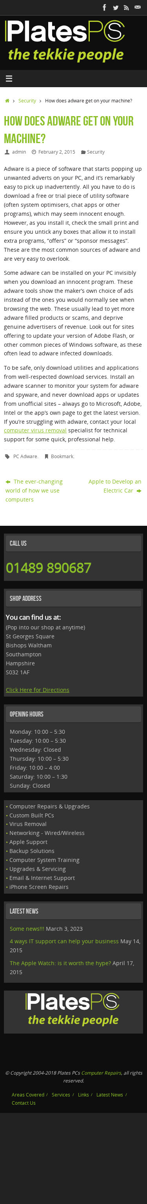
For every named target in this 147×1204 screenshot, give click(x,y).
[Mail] (137, 7)
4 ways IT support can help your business (64, 941)
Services (61, 1094)
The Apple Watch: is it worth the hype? (60, 963)
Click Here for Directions (37, 689)
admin (19, 152)
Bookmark (62, 456)
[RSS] (126, 7)
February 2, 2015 (56, 152)
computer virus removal (35, 430)
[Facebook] (104, 7)
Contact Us (24, 1103)
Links (83, 1094)
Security (27, 100)
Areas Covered (28, 1094)
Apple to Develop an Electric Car (115, 486)
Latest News (109, 1094)
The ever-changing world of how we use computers (34, 490)
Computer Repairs (101, 1073)
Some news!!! (27, 928)
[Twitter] (115, 7)
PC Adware (25, 456)
